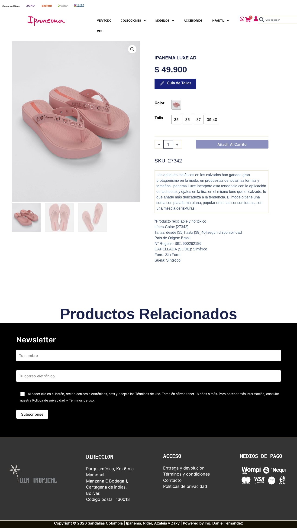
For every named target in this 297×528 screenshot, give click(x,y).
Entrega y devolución (184, 468)
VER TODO (104, 20)
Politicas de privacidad (185, 486)
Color (160, 102)
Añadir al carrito (232, 144)
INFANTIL (218, 20)
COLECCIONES (131, 20)
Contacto (172, 480)
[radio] (176, 104)
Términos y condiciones (186, 474)
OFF (99, 31)
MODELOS (162, 20)
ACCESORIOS (193, 20)
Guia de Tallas (179, 83)
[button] (132, 49)
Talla (159, 117)
